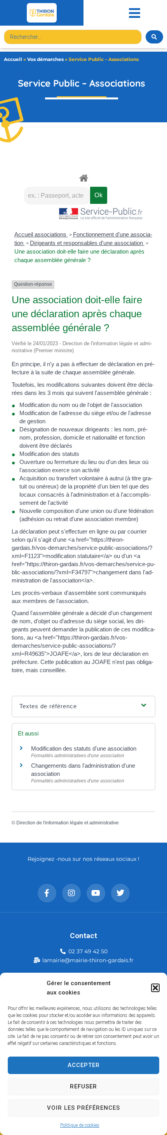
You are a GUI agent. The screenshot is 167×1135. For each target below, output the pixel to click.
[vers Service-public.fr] (101, 214)
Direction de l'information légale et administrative (67, 823)
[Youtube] (96, 893)
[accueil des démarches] (83, 177)
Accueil (13, 59)
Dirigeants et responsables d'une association (87, 243)
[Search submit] (154, 36)
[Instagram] (71, 893)
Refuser (83, 1086)
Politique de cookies (79, 1125)
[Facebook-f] (47, 893)
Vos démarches (45, 59)
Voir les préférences (83, 1107)
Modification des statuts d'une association (83, 748)
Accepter (84, 1065)
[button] (155, 988)
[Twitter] (120, 893)
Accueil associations (41, 234)
